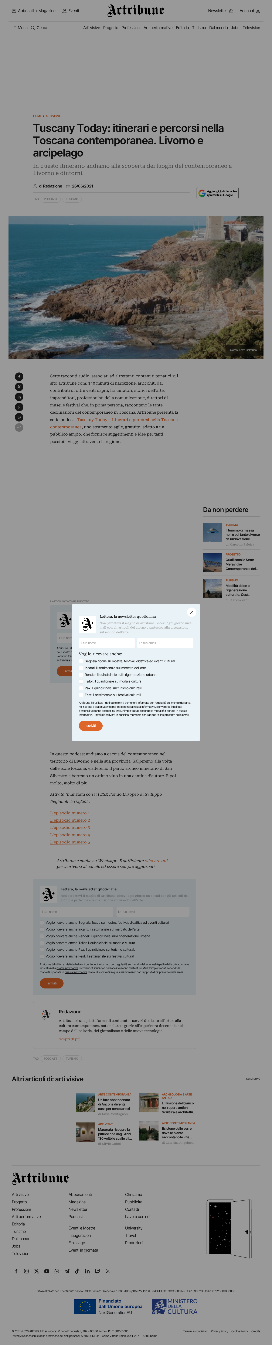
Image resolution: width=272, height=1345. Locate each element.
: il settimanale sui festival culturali (113, 695)
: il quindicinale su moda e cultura (113, 681)
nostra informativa (144, 706)
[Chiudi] (191, 612)
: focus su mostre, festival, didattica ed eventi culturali (130, 661)
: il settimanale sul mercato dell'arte (115, 668)
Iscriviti (91, 726)
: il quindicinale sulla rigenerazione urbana (120, 675)
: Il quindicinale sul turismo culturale (113, 688)
